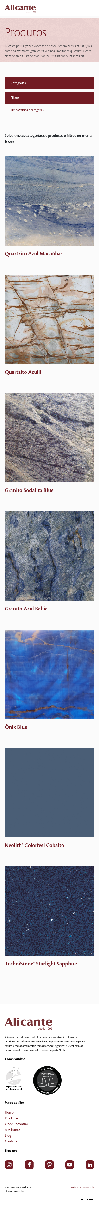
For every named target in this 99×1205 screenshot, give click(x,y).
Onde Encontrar (16, 1124)
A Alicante (12, 1130)
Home (9, 1113)
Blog (8, 1136)
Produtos (11, 1118)
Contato (11, 1141)
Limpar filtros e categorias (27, 110)
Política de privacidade (82, 1187)
